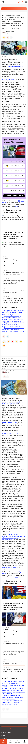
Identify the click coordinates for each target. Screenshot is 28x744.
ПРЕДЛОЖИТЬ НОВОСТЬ (14, 728)
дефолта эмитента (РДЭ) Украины (12, 403)
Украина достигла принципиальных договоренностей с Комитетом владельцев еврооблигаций (13, 537)
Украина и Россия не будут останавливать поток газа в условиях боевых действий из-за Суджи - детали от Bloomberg (12, 318)
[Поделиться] (7, 37)
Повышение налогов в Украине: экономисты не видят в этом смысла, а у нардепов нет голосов (13, 329)
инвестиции (10, 714)
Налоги (15, 352)
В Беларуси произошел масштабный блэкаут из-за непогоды (13, 291)
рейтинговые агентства (9, 422)
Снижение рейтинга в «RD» (11, 433)
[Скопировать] (11, 37)
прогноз (4, 352)
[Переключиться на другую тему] (19, 2)
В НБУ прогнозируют (9, 79)
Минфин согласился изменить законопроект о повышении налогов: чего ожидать (12, 702)
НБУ (20, 352)
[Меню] (26, 2)
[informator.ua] (3, 2)
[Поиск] (22, 2)
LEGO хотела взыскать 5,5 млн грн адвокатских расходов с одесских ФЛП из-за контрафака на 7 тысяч (13, 300)
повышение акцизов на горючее (12, 67)
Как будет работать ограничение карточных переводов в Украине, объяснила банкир (13, 312)
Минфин (4, 714)
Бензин (9, 352)
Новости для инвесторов (15, 9)
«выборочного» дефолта (10, 567)
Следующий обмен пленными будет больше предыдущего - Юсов (13, 273)
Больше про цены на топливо (14, 195)
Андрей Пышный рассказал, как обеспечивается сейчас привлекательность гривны (13, 324)
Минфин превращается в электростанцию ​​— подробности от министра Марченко (13, 697)
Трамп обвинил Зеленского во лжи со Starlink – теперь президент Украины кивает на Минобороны (14, 281)
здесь (16, 206)
